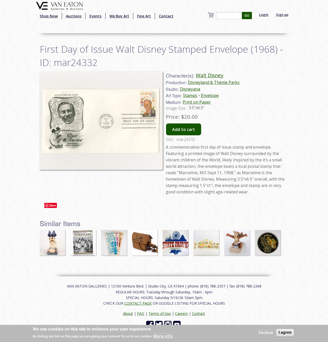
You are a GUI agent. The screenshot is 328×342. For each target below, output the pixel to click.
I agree (285, 332)
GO (246, 15)
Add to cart (183, 129)
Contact (166, 16)
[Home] (59, 5)
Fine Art (144, 16)
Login (263, 14)
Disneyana (190, 89)
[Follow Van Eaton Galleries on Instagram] (168, 324)
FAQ (140, 313)
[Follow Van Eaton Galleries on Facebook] (150, 324)
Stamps (190, 95)
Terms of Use (159, 313)
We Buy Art (119, 16)
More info (163, 336)
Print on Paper (197, 102)
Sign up (282, 14)
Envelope (210, 95)
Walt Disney (209, 75)
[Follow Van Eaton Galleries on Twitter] (159, 324)
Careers (181, 313)
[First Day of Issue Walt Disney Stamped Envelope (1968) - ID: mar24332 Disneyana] (101, 120)
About (128, 313)
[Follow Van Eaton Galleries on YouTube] (177, 324)
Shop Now (49, 16)
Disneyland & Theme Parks (214, 82)
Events (95, 16)
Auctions (73, 16)
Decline (266, 332)
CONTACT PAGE (138, 303)
